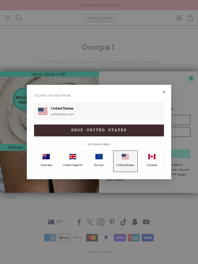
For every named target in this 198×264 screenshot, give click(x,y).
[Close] (164, 92)
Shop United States (99, 130)
